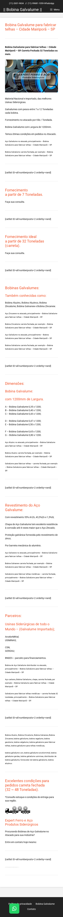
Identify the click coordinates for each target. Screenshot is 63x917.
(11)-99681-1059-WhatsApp (41, 3)
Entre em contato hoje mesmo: (21, 842)
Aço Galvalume (38, 831)
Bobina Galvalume (14, 127)
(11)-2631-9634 (16, 3)
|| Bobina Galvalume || (22, 9)
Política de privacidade (20, 903)
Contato (31, 909)
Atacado (9, 835)
